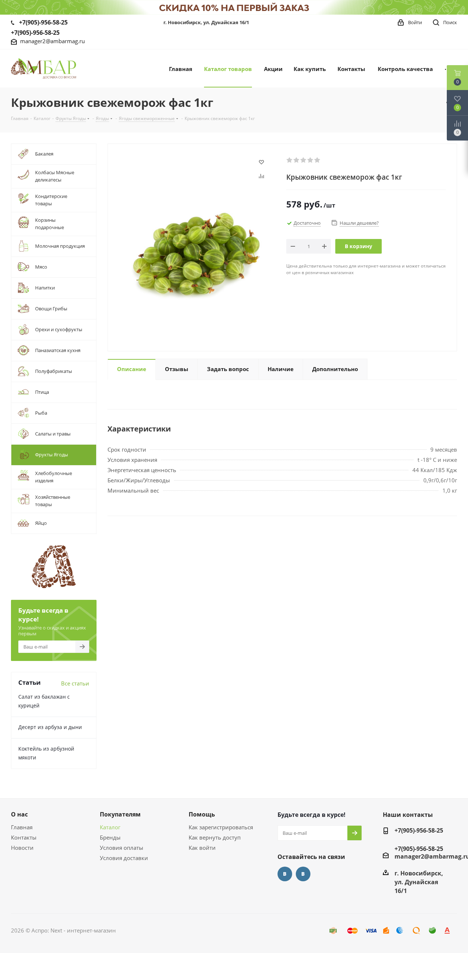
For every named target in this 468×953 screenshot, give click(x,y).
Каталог (110, 827)
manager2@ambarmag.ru (52, 41)
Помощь (202, 814)
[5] (317, 160)
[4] (310, 160)
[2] (296, 160)
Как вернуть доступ (215, 837)
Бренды (110, 837)
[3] (303, 160)
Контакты (24, 837)
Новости (22, 847)
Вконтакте (285, 874)
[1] (289, 160)
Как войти (202, 847)
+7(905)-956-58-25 (43, 22)
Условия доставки (124, 858)
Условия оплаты (121, 847)
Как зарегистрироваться (221, 827)
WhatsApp (303, 874)
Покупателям (120, 814)
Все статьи (75, 683)
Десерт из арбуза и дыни (50, 727)
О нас (19, 814)
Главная (22, 827)
